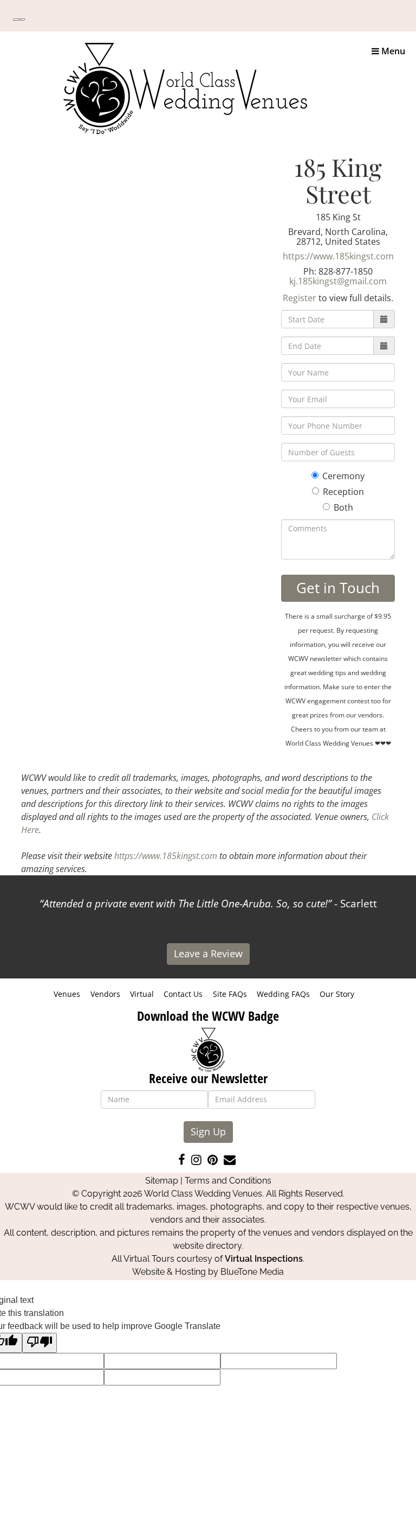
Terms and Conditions (228, 1180)
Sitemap (161, 1180)
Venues (67, 994)
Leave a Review (208, 953)
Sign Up (208, 1131)
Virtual (142, 994)
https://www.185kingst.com (338, 256)
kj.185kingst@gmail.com (338, 281)
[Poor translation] (39, 1343)
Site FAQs (230, 994)
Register (299, 298)
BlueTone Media (252, 1272)
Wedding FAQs (283, 994)
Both (343, 507)
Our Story (337, 994)
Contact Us (183, 994)
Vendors (105, 994)
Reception (343, 492)
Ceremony (343, 476)
